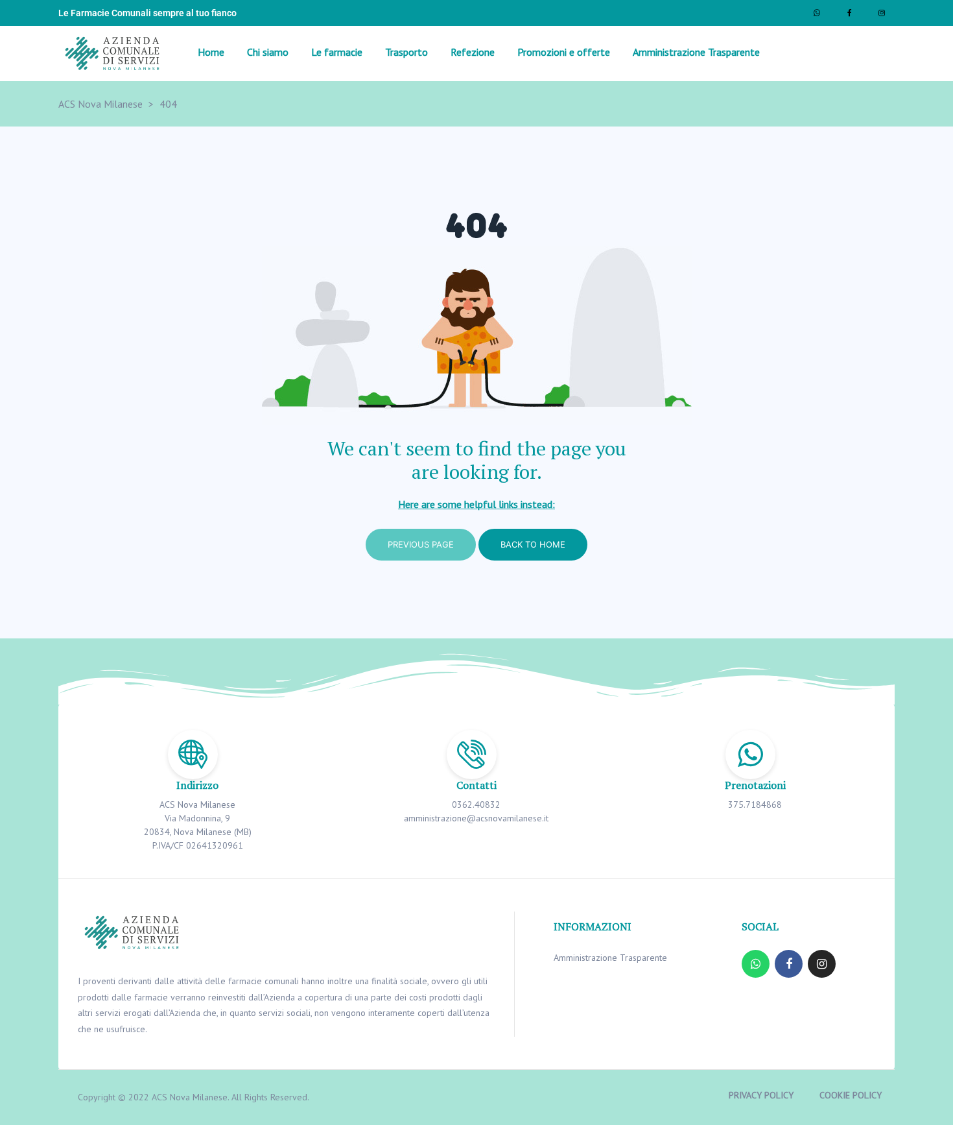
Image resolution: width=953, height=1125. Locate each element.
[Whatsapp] (817, 13)
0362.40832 (476, 804)
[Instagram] (882, 13)
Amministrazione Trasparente (610, 957)
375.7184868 (755, 804)
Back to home (532, 544)
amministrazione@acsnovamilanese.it (476, 818)
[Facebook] (849, 13)
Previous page (421, 544)
